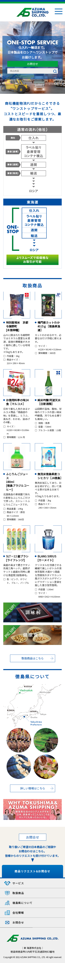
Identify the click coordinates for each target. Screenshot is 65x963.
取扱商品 (18, 893)
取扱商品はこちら (32, 658)
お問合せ (32, 64)
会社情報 (18, 912)
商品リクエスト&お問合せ (32, 871)
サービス (18, 883)
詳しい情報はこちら (32, 788)
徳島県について (22, 903)
